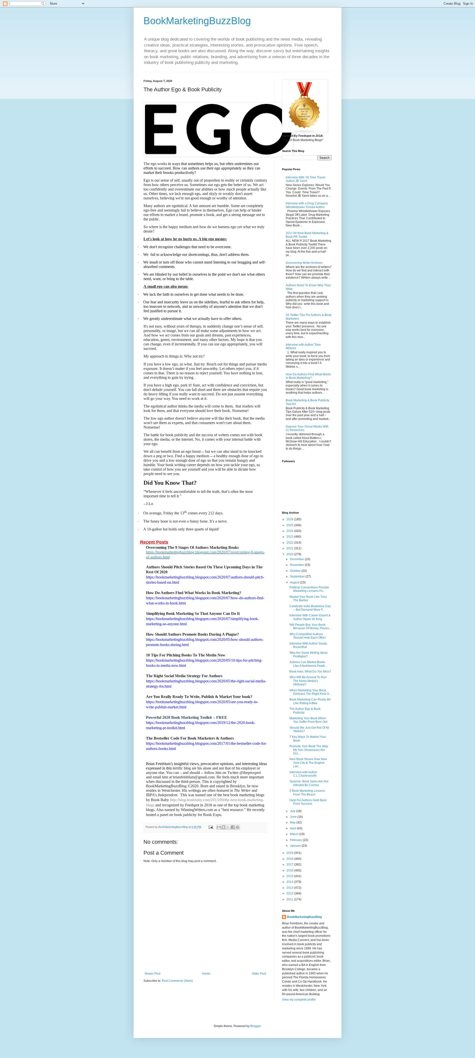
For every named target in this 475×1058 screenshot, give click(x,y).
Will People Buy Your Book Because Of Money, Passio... (310, 626)
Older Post (259, 973)
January (296, 845)
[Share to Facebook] (232, 827)
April (293, 828)
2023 (290, 536)
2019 (290, 853)
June (293, 816)
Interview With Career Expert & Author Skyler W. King (310, 617)
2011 (290, 899)
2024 (290, 531)
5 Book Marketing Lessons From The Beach (307, 792)
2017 (290, 864)
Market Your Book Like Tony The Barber (308, 598)
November (297, 565)
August (295, 582)
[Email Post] (210, 826)
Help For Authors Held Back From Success (308, 801)
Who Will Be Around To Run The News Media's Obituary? (308, 680)
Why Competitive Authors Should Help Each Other (307, 635)
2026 (290, 519)
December (297, 559)
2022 (290, 542)
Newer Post (152, 973)
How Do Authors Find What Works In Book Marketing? (308, 376)
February (296, 840)
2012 (290, 893)
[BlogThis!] (223, 827)
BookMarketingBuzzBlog (197, 20)
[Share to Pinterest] (237, 827)
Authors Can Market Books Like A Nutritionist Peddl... (308, 663)
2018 (290, 859)
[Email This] (218, 827)
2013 (290, 888)
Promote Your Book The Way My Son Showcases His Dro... (308, 750)
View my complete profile (299, 999)
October (295, 571)
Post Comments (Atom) (177, 981)
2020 (290, 554)
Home (206, 973)
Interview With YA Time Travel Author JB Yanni (305, 179)
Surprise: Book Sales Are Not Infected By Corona (308, 783)
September (298, 576)
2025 (290, 525)
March (294, 834)
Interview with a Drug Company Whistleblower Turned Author (307, 205)
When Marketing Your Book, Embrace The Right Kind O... (310, 692)
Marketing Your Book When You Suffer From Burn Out (308, 720)
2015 (290, 876)
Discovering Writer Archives (304, 262)
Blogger (255, 1026)
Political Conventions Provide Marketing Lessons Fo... (309, 589)
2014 (290, 882)
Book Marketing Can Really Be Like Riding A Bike (310, 701)
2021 (290, 548)
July (293, 811)
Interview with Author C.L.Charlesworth (303, 773)
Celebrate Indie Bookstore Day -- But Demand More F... (310, 607)
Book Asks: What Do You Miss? (310, 671)
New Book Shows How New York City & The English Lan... (308, 762)
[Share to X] (228, 827)
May (293, 822)
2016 (290, 870)
